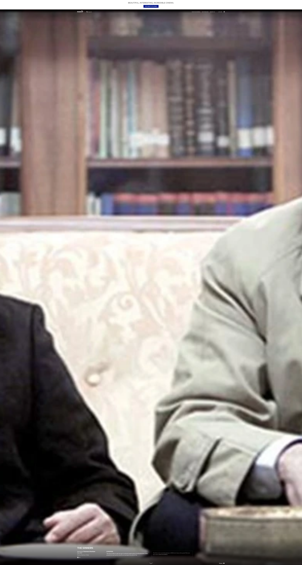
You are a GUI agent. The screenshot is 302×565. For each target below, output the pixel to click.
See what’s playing (151, 6)
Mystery (83, 555)
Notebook (205, 11)
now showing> (163, 554)
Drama (79, 555)
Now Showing (196, 11)
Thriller (87, 555)
